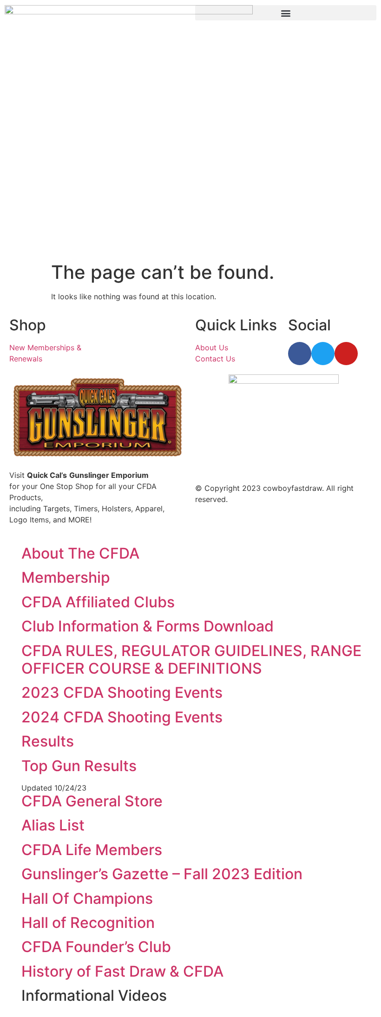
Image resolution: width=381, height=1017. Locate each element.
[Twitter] (323, 353)
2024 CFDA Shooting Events (122, 717)
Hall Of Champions (87, 898)
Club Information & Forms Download (147, 626)
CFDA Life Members (91, 850)
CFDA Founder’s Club (96, 947)
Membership (65, 577)
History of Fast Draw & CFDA (122, 971)
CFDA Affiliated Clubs (98, 602)
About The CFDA (80, 553)
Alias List (53, 825)
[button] (285, 12)
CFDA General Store (92, 801)
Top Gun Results (79, 766)
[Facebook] (299, 353)
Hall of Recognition (88, 923)
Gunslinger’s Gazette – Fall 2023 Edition (161, 874)
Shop (27, 325)
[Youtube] (346, 353)
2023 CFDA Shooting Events (122, 692)
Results (47, 741)
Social (309, 325)
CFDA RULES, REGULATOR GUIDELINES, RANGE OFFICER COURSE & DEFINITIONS (191, 659)
